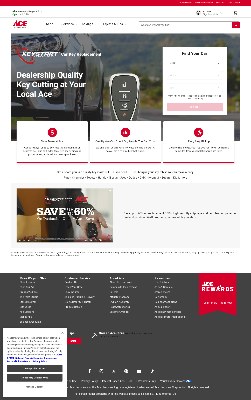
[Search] (236, 25)
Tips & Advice (162, 282)
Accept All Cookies (34, 368)
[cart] (236, 13)
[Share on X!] (114, 371)
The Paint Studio (29, 297)
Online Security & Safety (78, 302)
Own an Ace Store (119, 302)
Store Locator (234, 3)
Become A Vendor (119, 311)
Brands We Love (29, 292)
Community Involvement (123, 287)
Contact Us (71, 282)
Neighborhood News (166, 302)
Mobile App (26, 316)
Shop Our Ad (27, 287)
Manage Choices (35, 386)
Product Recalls (73, 307)
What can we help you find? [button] (156, 24)
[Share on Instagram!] (101, 371)
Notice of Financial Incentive (29, 358)
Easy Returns (72, 292)
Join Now (226, 302)
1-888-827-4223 (152, 393)
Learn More (210, 302)
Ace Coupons (27, 311)
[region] (35, 362)
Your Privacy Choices (172, 381)
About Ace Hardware (121, 282)
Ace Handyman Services (168, 311)
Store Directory (28, 302)
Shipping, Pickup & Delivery (80, 297)
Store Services (162, 292)
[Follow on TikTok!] (152, 371)
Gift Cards (25, 307)
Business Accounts (204, 3)
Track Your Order (74, 287)
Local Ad (220, 3)
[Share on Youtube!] (139, 371)
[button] (189, 25)
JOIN (73, 341)
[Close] (62, 333)
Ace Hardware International (170, 316)
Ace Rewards (186, 3)
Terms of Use (69, 381)
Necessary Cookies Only (35, 377)
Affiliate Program (119, 297)
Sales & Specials (163, 287)
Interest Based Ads (113, 381)
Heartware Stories (120, 307)
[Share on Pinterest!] (126, 371)
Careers (114, 292)
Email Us (170, 393)
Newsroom (161, 297)
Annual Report (163, 307)
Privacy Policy (89, 381)
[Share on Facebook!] (89, 371)
